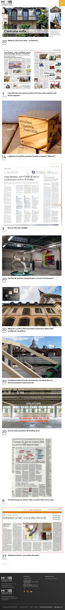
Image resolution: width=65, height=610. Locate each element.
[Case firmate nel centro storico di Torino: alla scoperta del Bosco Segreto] (32, 69)
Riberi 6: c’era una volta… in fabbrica (23, 41)
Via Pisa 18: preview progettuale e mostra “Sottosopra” (31, 278)
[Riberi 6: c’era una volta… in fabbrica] (32, 22)
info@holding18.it (27, 580)
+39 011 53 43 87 (27, 578)
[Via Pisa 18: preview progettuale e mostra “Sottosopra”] (32, 255)
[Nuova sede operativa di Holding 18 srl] (32, 408)
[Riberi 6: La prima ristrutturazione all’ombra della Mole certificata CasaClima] (32, 306)
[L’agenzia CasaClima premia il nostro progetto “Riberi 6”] (32, 127)
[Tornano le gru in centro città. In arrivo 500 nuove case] (32, 467)
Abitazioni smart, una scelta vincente (23, 555)
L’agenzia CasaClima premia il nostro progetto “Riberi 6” (31, 156)
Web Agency (57, 607)
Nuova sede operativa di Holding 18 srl (24, 431)
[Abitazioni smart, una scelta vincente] (32, 530)
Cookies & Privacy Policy (45, 607)
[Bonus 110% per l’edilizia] (32, 194)
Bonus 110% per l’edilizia (18, 228)
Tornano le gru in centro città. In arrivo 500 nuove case (31, 500)
